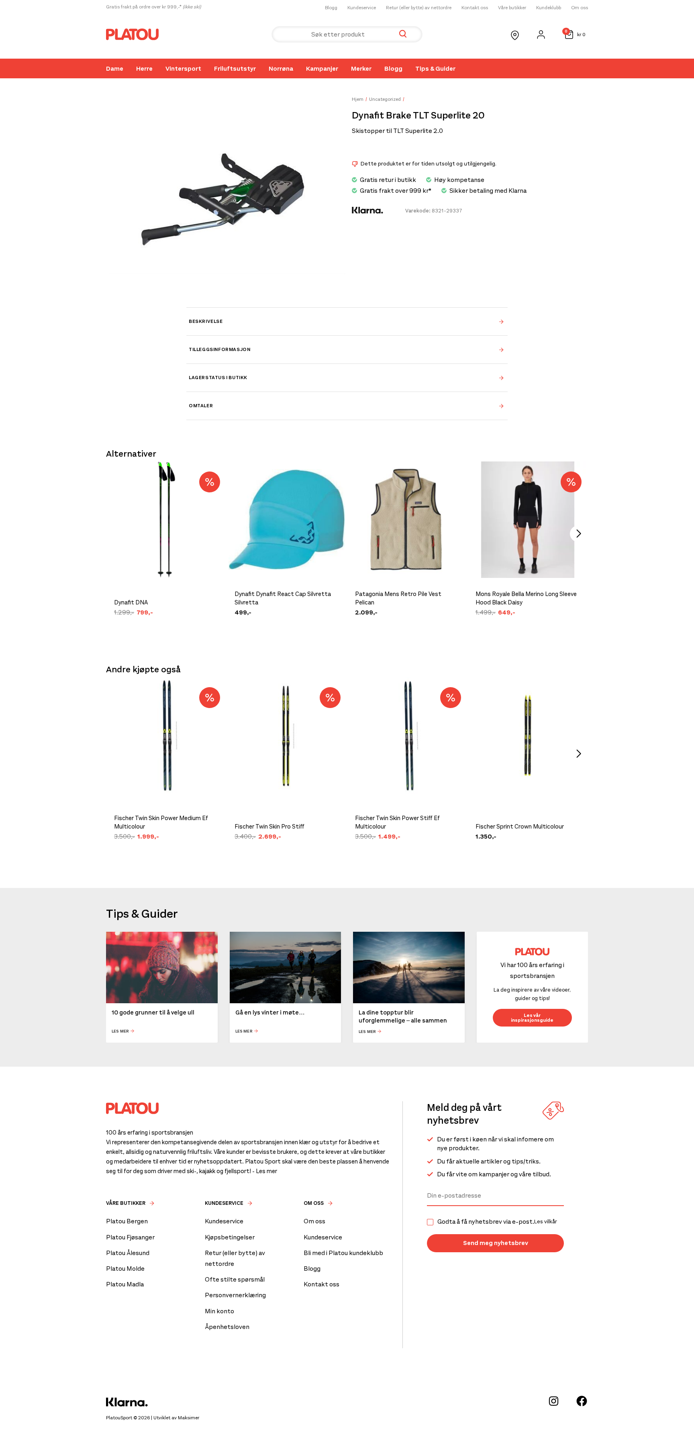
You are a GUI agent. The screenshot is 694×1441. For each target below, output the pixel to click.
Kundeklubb (548, 7)
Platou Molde (125, 1268)
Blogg (331, 7)
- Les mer (264, 1171)
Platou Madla (125, 1284)
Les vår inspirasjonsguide (532, 1017)
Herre (144, 68)
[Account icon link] (541, 34)
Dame (114, 68)
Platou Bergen (127, 1221)
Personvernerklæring (235, 1295)
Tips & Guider (435, 68)
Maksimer (188, 1417)
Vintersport (183, 68)
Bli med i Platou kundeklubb (343, 1253)
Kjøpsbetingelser (230, 1237)
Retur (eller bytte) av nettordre (418, 7)
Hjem (357, 99)
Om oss (579, 7)
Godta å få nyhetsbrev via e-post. (497, 1222)
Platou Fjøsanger (130, 1237)
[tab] (347, 321)
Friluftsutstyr (235, 68)
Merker (361, 68)
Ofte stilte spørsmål (235, 1279)
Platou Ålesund (127, 1253)
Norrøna (281, 68)
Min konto (219, 1311)
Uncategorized (385, 99)
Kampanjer (322, 68)
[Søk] (403, 34)
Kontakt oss (474, 7)
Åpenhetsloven (227, 1327)
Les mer (120, 1031)
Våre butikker (512, 7)
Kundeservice (361, 7)
